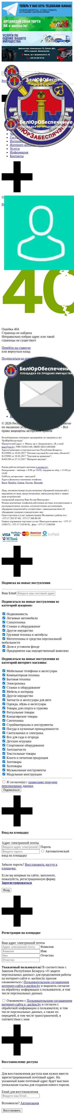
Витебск (12, 482)
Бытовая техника (18, 679)
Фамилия (46, 946)
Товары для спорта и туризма (27, 708)
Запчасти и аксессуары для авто (29, 700)
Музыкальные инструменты (26, 770)
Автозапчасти (16, 749)
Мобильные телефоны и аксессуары (32, 671)
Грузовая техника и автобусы (27, 634)
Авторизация (29, 1103)
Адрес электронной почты (20, 843)
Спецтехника (16, 622)
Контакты (17, 156)
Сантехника (15, 720)
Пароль (45, 847)
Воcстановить (12, 1110)
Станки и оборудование (23, 626)
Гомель (20, 482)
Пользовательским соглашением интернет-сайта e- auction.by (37, 1002)
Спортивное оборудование (25, 745)
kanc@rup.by (8, 447)
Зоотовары (14, 762)
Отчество (47, 955)
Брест (4, 482)
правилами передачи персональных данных (29, 784)
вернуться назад (19, 351)
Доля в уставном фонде (23, 646)
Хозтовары (14, 766)
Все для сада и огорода (23, 737)
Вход (6, 890)
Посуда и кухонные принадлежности (33, 729)
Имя (43, 951)
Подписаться (11, 790)
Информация (19, 152)
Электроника (16, 683)
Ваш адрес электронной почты (23, 943)
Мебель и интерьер (20, 691)
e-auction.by (42, 467)
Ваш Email (9, 593)
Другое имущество (20, 630)
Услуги (15, 148)
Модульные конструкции (24, 774)
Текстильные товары (21, 753)
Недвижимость (17, 614)
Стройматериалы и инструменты (30, 724)
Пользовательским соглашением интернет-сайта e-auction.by (35, 984)
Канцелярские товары (22, 716)
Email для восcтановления (20, 1091)
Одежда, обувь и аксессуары (26, 704)
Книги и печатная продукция (27, 757)
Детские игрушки (19, 741)
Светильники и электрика (25, 733)
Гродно (29, 482)
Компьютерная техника (23, 675)
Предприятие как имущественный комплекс (38, 650)
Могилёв (38, 482)
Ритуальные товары (20, 712)
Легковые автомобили (22, 618)
